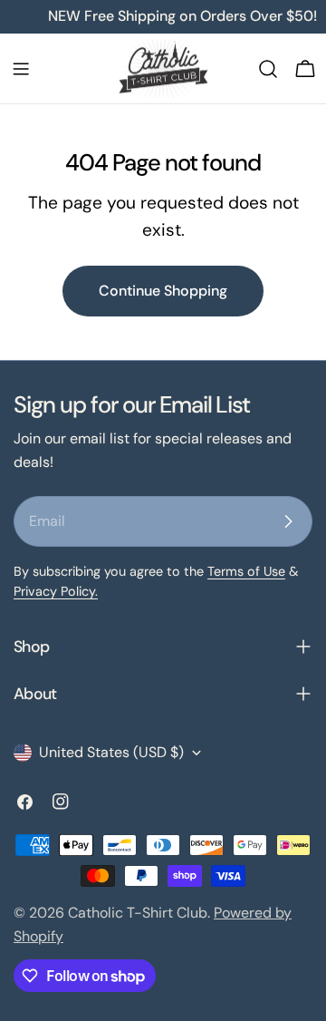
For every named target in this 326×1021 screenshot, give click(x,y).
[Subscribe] (288, 521)
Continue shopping (163, 290)
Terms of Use (246, 571)
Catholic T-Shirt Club (137, 912)
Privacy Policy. (56, 591)
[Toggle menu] (21, 69)
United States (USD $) (111, 752)
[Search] (268, 69)
